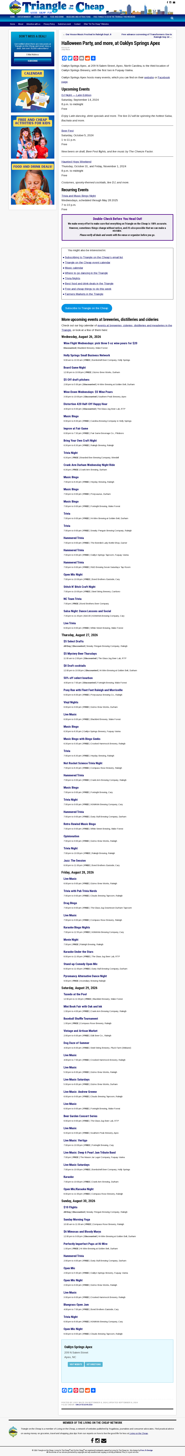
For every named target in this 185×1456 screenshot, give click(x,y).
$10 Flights (70, 1207)
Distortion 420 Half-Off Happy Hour (85, 404)
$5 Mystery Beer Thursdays (80, 653)
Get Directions (94, 1364)
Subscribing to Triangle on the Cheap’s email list (94, 257)
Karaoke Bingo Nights (77, 927)
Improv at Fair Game (76, 428)
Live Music (70, 714)
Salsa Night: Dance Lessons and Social (87, 611)
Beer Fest (67, 130)
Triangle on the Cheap (57, 7)
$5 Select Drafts (74, 641)
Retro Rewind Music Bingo (80, 824)
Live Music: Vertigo (75, 1140)
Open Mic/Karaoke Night (79, 1189)
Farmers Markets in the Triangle (84, 294)
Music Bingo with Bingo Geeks (82, 739)
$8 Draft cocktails (75, 665)
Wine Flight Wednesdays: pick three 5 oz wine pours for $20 (100, 343)
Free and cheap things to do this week (88, 288)
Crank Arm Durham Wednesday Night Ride (89, 465)
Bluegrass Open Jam (76, 1304)
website (149, 77)
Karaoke (69, 1177)
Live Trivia (70, 623)
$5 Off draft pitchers (76, 379)
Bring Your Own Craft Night (80, 440)
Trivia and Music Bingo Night (78, 195)
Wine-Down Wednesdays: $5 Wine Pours (88, 392)
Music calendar (74, 267)
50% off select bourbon (78, 678)
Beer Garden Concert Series (80, 1116)
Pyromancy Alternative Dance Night (85, 976)
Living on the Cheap (138, 1433)
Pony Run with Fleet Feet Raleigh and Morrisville (93, 690)
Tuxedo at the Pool (75, 994)
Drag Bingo (70, 903)
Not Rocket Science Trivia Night (83, 763)
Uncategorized (84, 1405)
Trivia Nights (72, 278)
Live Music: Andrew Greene (80, 1091)
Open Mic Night (73, 574)
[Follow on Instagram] (170, 2)
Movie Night (71, 939)
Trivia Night (71, 453)
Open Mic (69, 1268)
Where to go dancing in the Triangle (86, 273)
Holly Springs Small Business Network (87, 355)
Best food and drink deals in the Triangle (89, 283)
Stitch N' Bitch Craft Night (79, 587)
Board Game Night (75, 367)
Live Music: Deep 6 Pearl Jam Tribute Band (90, 1152)
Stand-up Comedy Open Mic (81, 964)
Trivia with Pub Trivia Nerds (80, 891)
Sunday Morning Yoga (77, 1219)
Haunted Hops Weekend (76, 161)
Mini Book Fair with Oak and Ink (83, 1006)
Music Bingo (71, 416)
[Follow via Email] (174, 2)
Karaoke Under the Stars (78, 951)
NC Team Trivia (73, 599)
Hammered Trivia (74, 538)
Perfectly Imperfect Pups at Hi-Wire (85, 1244)
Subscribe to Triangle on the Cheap (86, 308)
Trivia (67, 513)
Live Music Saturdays (77, 1079)
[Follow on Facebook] (167, 2)
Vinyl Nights (71, 702)
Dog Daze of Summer (76, 1043)
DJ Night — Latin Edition (76, 95)
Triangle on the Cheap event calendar (87, 262)
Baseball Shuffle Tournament (81, 1018)
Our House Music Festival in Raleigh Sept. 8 (88, 34)
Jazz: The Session (75, 860)
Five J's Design (146, 1450)
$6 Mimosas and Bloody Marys (82, 1231)
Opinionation (71, 836)
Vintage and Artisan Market (80, 1031)
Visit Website (76, 1364)
